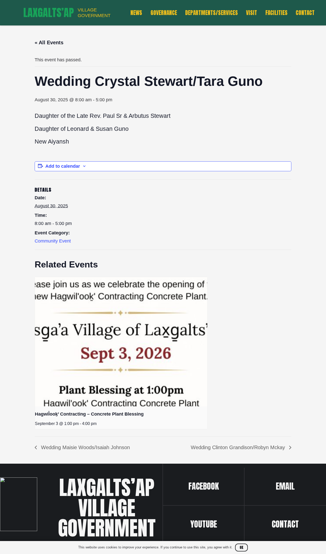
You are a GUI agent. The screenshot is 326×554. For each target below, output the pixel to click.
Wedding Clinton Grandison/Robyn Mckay (239, 447)
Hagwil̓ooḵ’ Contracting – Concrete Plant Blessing (89, 414)
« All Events (49, 42)
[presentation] (121, 341)
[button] (319, 12)
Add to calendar (62, 166)
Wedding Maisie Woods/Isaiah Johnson (84, 447)
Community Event (53, 241)
